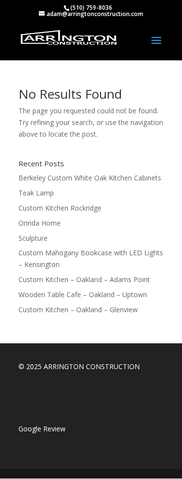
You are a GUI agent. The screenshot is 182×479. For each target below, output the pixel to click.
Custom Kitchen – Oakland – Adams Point (84, 279)
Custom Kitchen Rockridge (59, 208)
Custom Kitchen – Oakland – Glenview (78, 309)
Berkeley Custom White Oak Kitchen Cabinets (89, 177)
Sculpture (33, 238)
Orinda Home (39, 223)
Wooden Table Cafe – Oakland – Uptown (82, 294)
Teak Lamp (36, 192)
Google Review (42, 428)
